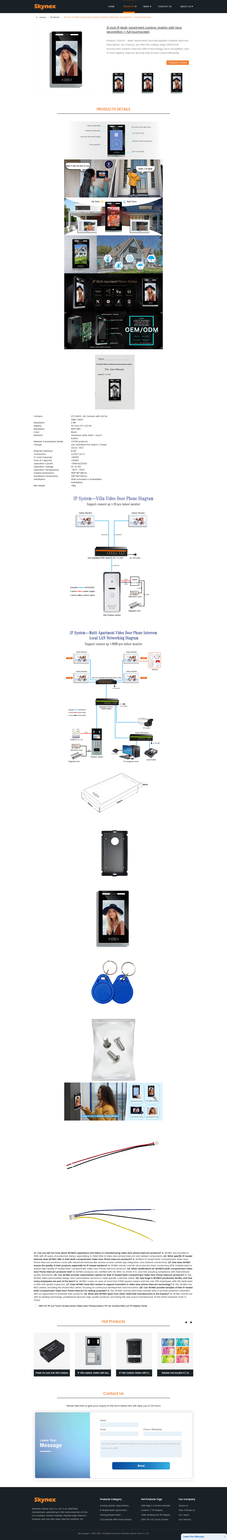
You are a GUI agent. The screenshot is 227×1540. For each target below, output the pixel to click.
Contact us (164, 6)
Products (128, 6)
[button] (186, 1322)
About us (185, 6)
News (146, 6)
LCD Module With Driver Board (115, 1519)
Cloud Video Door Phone (82, 1306)
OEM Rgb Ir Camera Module (155, 1505)
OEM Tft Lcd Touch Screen (154, 1519)
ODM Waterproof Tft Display (155, 1515)
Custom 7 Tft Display (152, 1510)
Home (111, 6)
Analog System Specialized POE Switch (114, 1505)
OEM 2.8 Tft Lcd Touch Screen (53, 1306)
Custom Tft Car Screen (107, 1306)
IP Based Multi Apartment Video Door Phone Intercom (114, 1510)
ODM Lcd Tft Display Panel (133, 1306)
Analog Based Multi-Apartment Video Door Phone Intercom (115, 1515)
